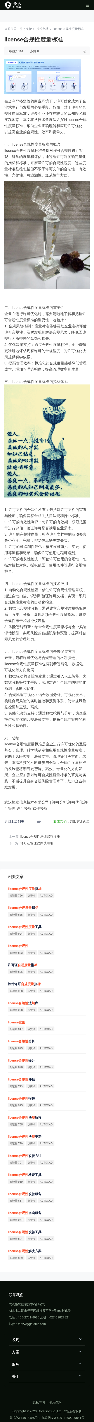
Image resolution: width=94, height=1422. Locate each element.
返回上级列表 (14, 821)
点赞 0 (34, 51)
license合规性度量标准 (68, 28)
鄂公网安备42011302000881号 (63, 1417)
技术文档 (42, 28)
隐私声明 (39, 1402)
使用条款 (55, 1402)
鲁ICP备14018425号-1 (25, 1417)
